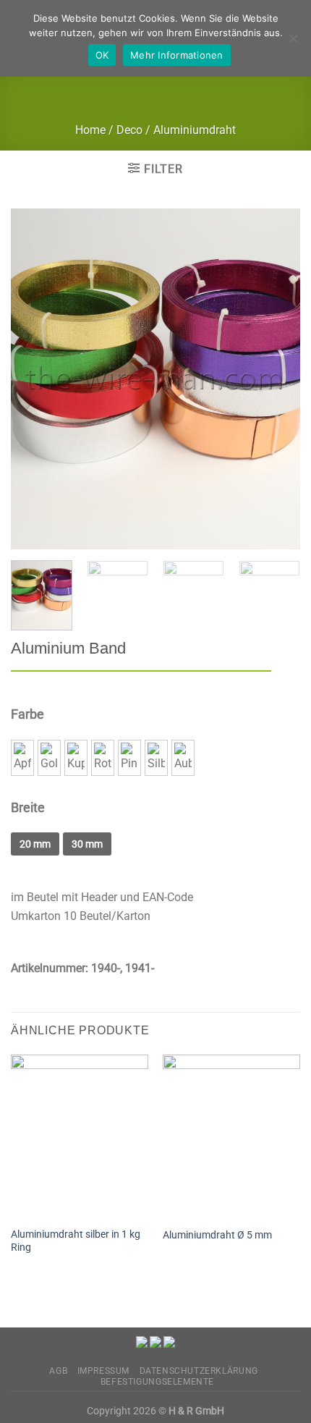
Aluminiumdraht (194, 130)
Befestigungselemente (157, 1382)
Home (90, 130)
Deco (129, 130)
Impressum (103, 1371)
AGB (58, 1371)
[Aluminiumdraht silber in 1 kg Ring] (79, 1137)
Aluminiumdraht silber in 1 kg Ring (75, 1240)
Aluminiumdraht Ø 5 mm (217, 1235)
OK (102, 55)
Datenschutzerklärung (199, 1371)
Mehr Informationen (176, 55)
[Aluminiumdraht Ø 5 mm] (231, 1137)
